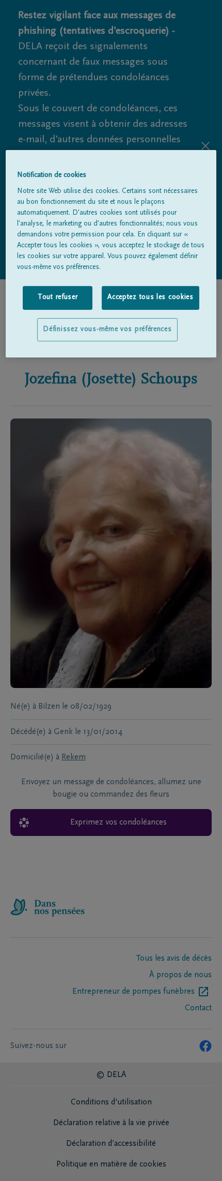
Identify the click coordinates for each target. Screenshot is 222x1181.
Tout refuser (57, 297)
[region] (111, 253)
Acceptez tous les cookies (150, 297)
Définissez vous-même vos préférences (107, 329)
